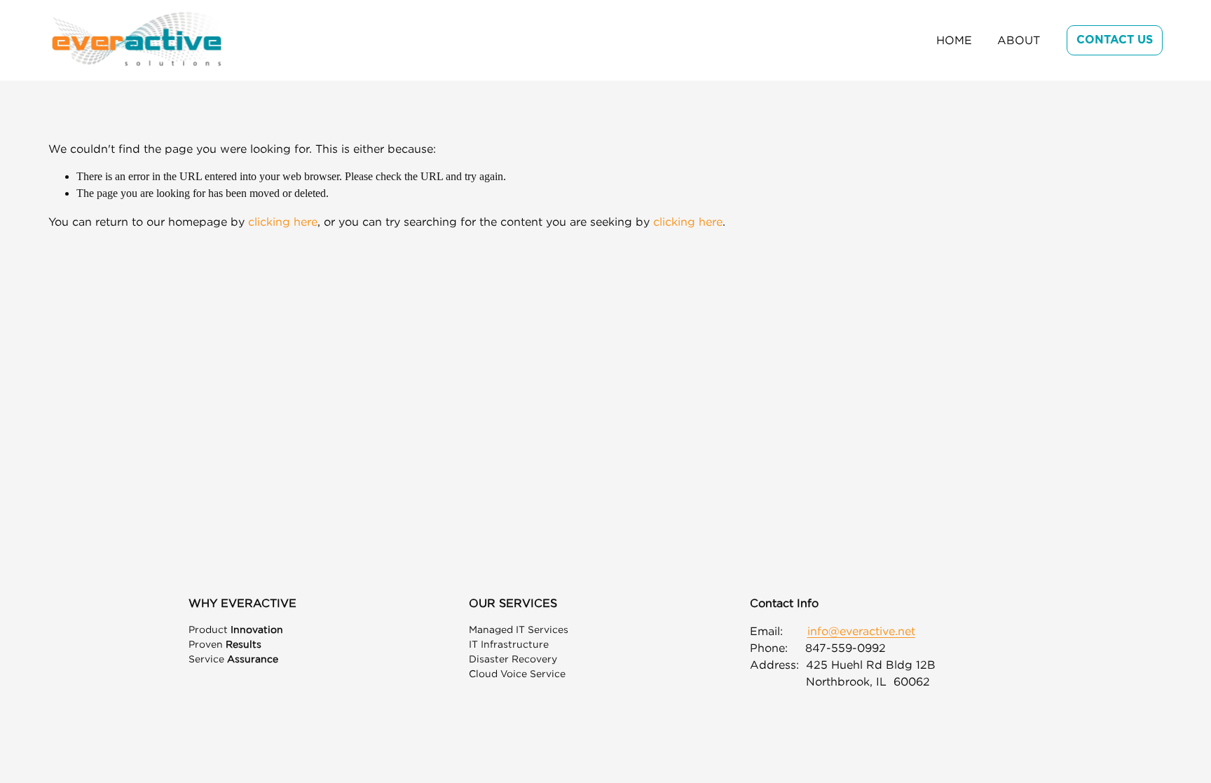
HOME (954, 40)
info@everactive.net (861, 631)
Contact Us (1114, 40)
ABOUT (1018, 40)
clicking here (282, 221)
